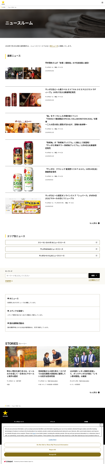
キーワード (8, 271)
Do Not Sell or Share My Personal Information (52, 445)
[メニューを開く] (102, 3)
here (34, 433)
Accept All (52, 454)
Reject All (52, 449)
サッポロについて (19, 421)
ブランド (52, 421)
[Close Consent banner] (101, 425)
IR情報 (86, 421)
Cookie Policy (52, 439)
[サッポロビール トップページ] (3, 3)
